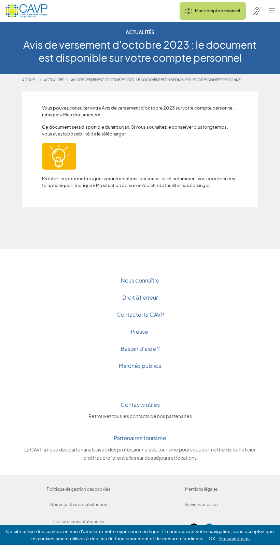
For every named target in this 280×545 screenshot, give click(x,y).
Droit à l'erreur (140, 297)
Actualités (54, 80)
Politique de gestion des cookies (78, 489)
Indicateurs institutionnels (78, 521)
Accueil (29, 80)
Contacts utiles (140, 404)
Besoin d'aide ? (140, 348)
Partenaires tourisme (140, 438)
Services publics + (201, 504)
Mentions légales (201, 489)
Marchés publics (140, 365)
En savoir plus (234, 538)
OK (212, 538)
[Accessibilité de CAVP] (257, 11)
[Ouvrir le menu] (272, 11)
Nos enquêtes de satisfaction (78, 504)
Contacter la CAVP (140, 314)
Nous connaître (140, 280)
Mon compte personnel (217, 10)
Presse (140, 331)
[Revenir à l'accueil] (26, 11)
